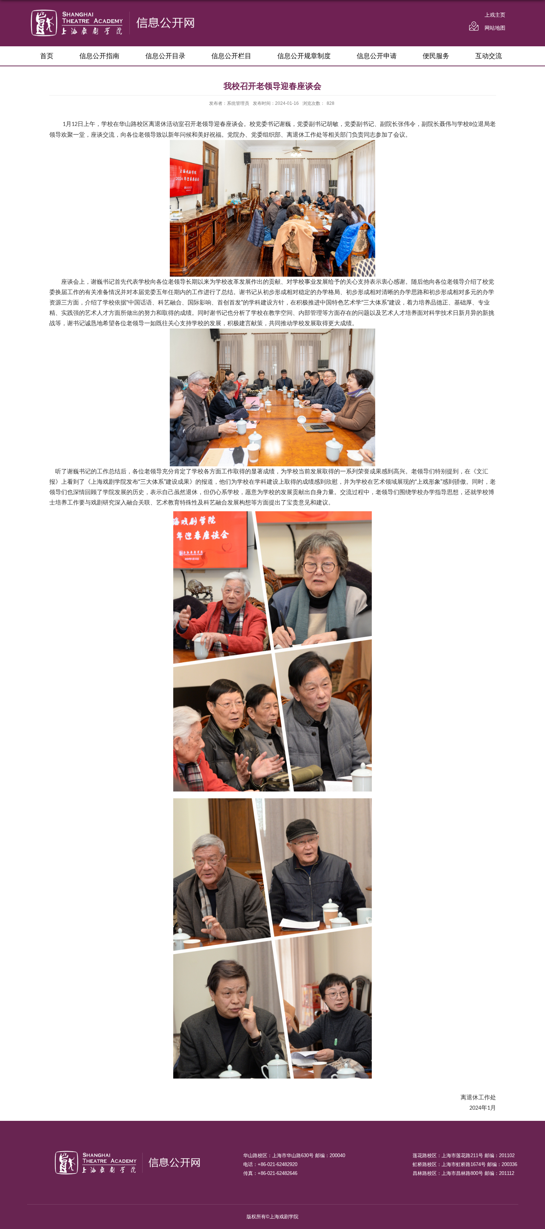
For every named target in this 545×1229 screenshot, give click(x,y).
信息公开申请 (377, 56)
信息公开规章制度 (304, 56)
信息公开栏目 (231, 56)
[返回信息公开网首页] (113, 11)
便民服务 (436, 56)
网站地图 (495, 28)
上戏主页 (495, 15)
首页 (46, 56)
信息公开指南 (99, 56)
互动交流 (488, 56)
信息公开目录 (165, 56)
